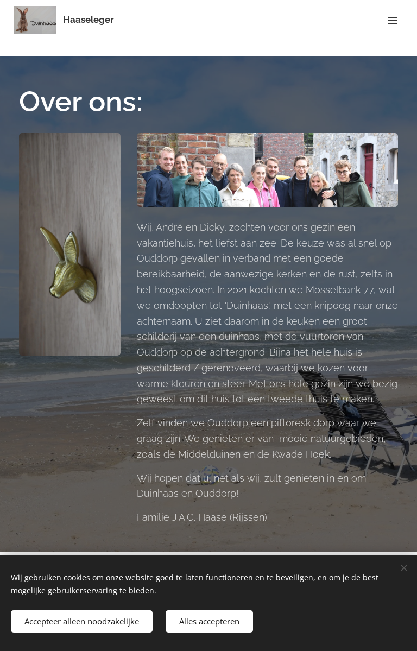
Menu (392, 20)
